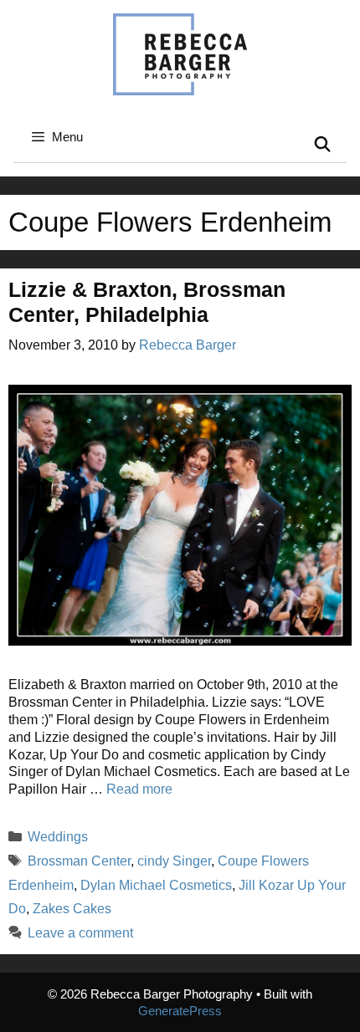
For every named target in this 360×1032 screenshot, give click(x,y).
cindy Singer (174, 861)
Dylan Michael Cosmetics (156, 885)
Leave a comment (80, 933)
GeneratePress (180, 1011)
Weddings (58, 837)
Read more (139, 789)
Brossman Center (79, 861)
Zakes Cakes (72, 909)
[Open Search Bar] (323, 145)
